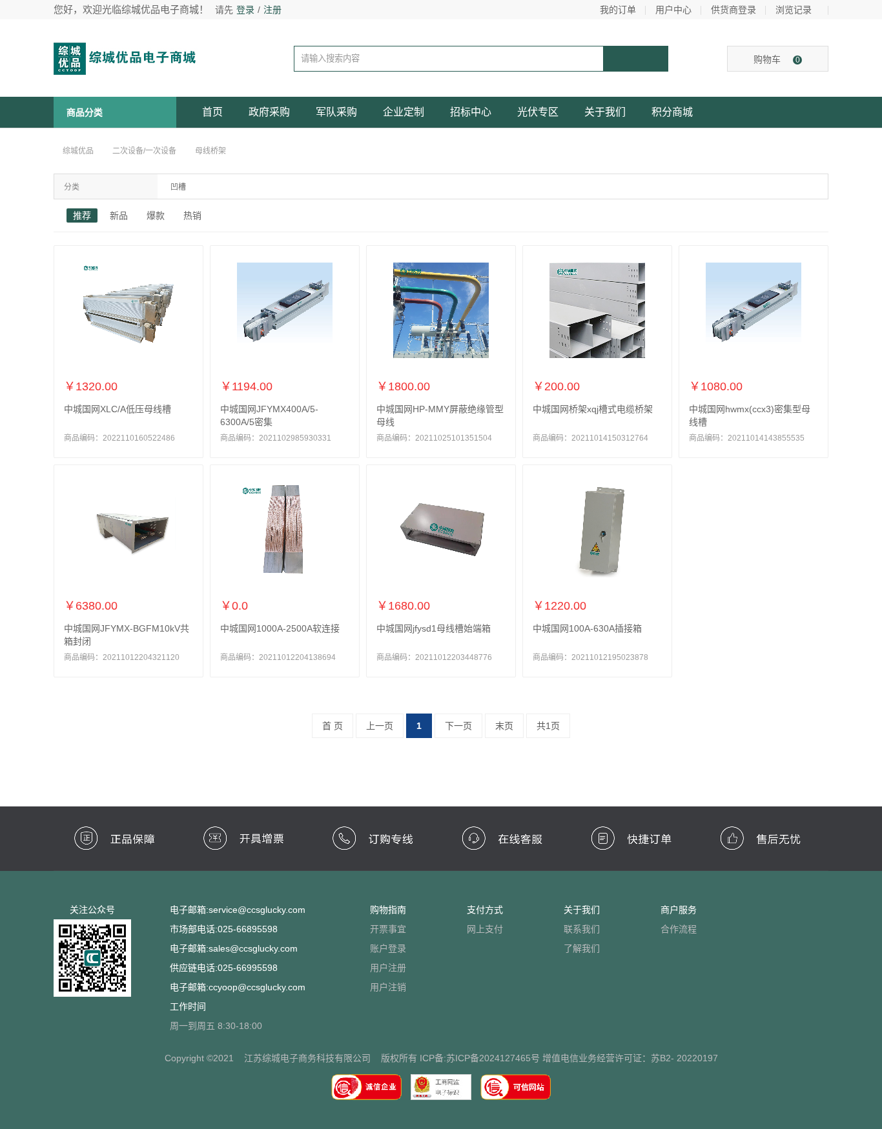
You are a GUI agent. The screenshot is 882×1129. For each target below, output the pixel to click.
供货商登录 (733, 10)
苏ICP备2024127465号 (493, 1058)
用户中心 (673, 10)
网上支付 (485, 929)
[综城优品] (138, 58)
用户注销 (388, 987)
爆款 (156, 215)
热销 (192, 215)
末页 (504, 726)
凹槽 (178, 187)
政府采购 (269, 111)
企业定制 (403, 111)
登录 (245, 10)
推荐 (82, 215)
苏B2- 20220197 (684, 1058)
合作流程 (679, 929)
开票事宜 (388, 929)
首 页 (332, 726)
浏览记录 (793, 10)
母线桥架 (210, 150)
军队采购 (336, 111)
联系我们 (582, 929)
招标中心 (470, 111)
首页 (212, 111)
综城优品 (78, 150)
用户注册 (388, 968)
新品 (119, 215)
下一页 (458, 726)
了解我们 (582, 948)
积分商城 (672, 111)
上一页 (379, 726)
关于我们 (605, 111)
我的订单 (618, 10)
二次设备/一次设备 (144, 150)
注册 (272, 10)
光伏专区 (538, 111)
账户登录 (388, 948)
